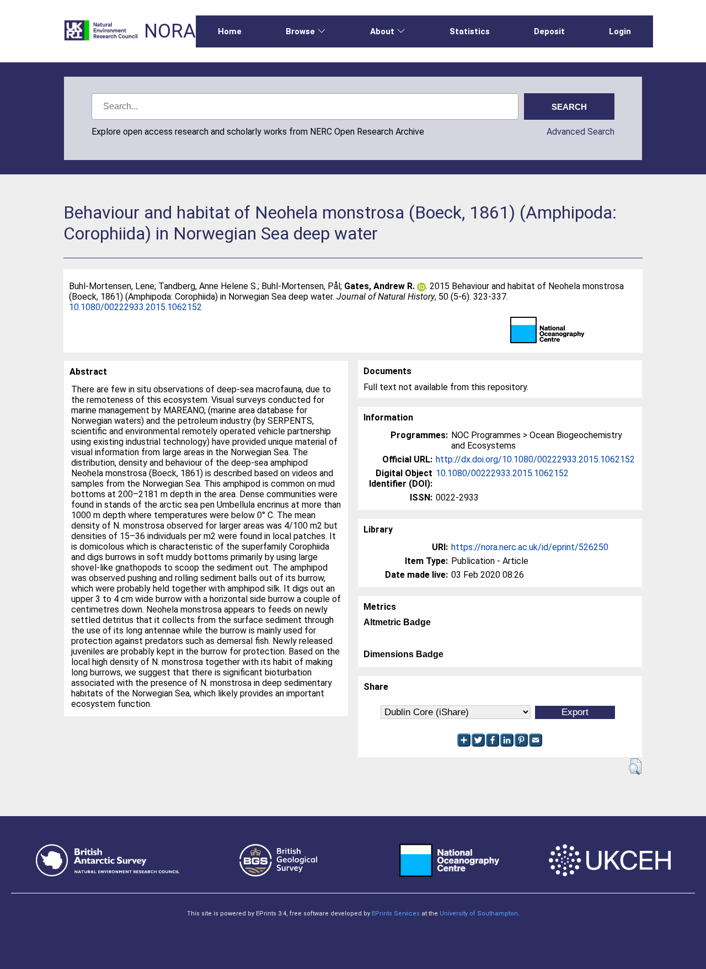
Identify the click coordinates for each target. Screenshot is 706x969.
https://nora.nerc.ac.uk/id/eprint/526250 (529, 547)
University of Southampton (479, 913)
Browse (300, 31)
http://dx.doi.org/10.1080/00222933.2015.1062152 (535, 459)
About (382, 31)
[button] (635, 766)
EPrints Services (396, 913)
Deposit (549, 31)
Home (230, 31)
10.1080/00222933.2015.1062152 (135, 307)
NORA (170, 31)
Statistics (470, 31)
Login (620, 31)
